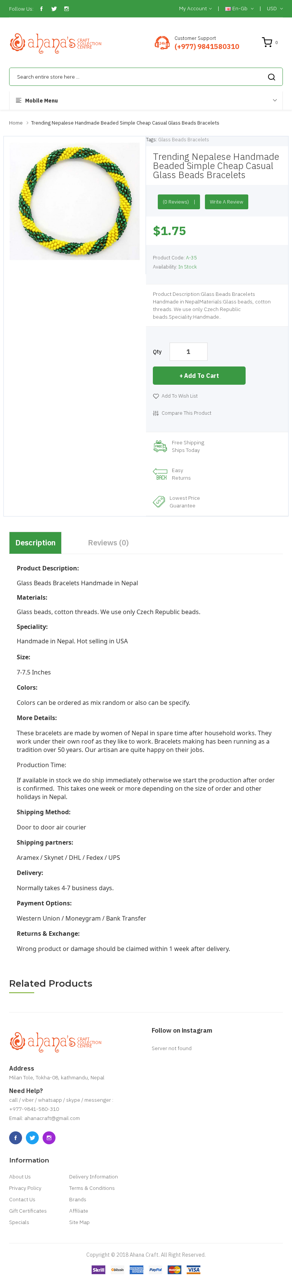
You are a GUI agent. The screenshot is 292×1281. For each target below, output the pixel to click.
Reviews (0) (108, 542)
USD (272, 8)
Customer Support (195, 38)
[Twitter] (54, 8)
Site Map (79, 1222)
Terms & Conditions (92, 1188)
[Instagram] (66, 8)
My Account (193, 8)
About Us (20, 1176)
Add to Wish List (180, 396)
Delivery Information (93, 1176)
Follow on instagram (182, 1030)
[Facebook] (41, 8)
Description (35, 542)
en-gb (240, 8)
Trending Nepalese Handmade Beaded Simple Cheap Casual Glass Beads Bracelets (125, 123)
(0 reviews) (176, 202)
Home (16, 123)
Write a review (226, 202)
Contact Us (22, 1199)
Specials (19, 1222)
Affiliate (78, 1210)
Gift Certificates (28, 1210)
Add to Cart (201, 375)
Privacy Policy (25, 1188)
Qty (157, 351)
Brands (77, 1199)
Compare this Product (186, 413)
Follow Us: (21, 8)
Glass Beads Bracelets (183, 139)
